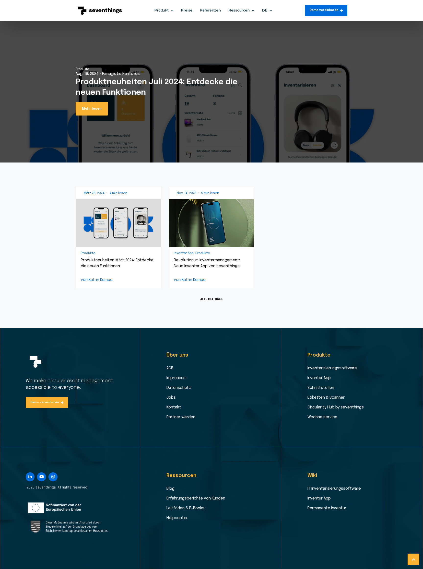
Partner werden (180, 417)
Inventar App (319, 378)
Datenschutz (178, 388)
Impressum (176, 378)
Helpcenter (177, 518)
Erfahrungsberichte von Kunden (195, 498)
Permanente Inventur (326, 508)
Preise (186, 10)
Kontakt (173, 407)
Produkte (82, 69)
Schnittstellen (320, 388)
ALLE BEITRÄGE (211, 299)
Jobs (171, 397)
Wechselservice (322, 417)
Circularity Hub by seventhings (335, 407)
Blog (170, 489)
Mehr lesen (92, 108)
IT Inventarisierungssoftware (334, 489)
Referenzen (210, 10)
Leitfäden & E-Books (185, 508)
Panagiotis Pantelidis (121, 74)
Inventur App (319, 498)
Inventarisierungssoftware (332, 368)
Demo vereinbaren (324, 10)
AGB (169, 368)
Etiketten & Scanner (326, 397)
